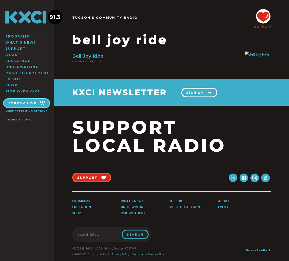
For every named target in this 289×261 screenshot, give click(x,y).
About (13, 55)
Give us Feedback (258, 250)
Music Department (27, 73)
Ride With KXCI (22, 91)
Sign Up (195, 93)
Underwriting (22, 67)
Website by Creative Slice (148, 254)
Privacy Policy (120, 254)
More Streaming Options (26, 111)
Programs (17, 36)
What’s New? (20, 42)
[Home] (27, 17)
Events (13, 79)
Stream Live (22, 103)
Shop (11, 85)
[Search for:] (98, 234)
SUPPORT (263, 27)
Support (15, 49)
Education (18, 61)
